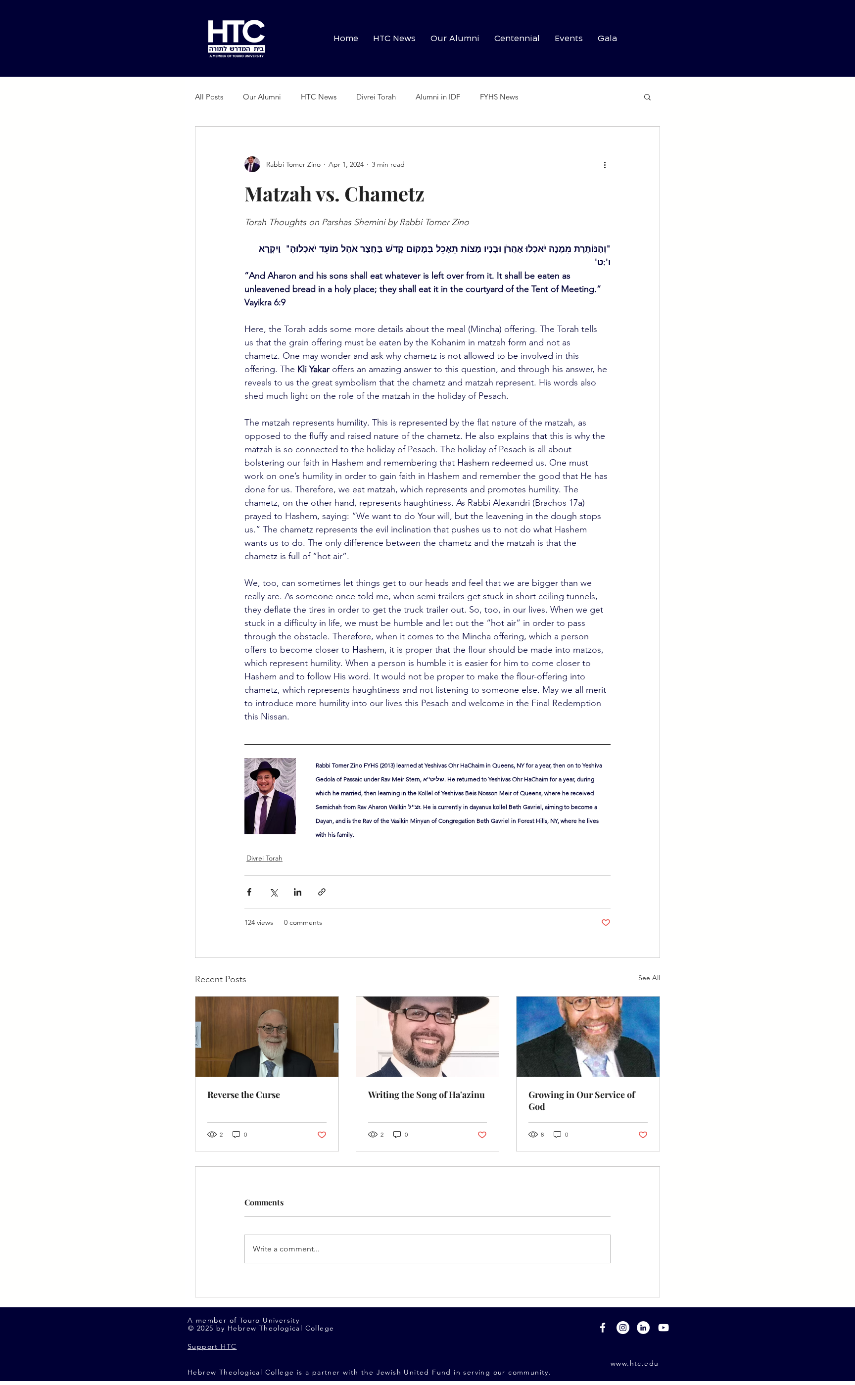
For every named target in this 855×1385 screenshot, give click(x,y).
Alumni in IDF (438, 96)
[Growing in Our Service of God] (588, 1037)
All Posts (209, 96)
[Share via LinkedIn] (297, 892)
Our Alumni (262, 96)
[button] (647, 96)
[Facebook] (602, 1327)
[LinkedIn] (643, 1327)
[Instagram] (623, 1327)
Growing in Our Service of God (581, 1100)
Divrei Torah (376, 96)
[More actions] (605, 164)
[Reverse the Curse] (266, 1037)
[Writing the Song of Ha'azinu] (427, 1037)
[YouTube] (663, 1327)
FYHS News (499, 96)
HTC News (318, 96)
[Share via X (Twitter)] (273, 892)
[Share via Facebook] (249, 892)
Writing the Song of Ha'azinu (426, 1094)
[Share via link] (322, 892)
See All (649, 977)
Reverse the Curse (243, 1094)
